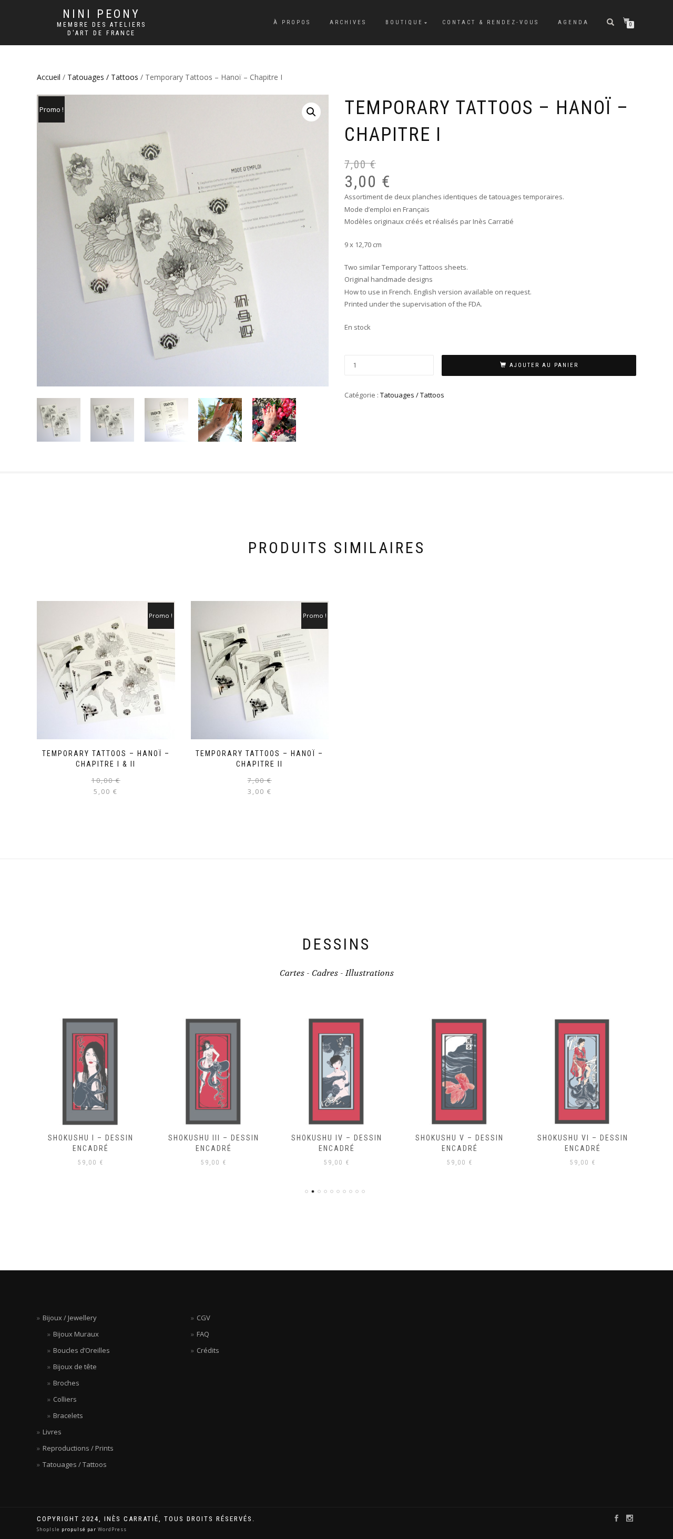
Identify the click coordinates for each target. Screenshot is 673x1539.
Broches (66, 1383)
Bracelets (68, 1415)
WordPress (111, 1529)
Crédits (208, 1350)
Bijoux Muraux (76, 1334)
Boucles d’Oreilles (81, 1350)
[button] (311, 112)
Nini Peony (101, 14)
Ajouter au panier (543, 365)
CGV (203, 1317)
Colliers (65, 1399)
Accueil (48, 77)
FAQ (203, 1334)
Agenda (573, 22)
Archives (348, 22)
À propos (292, 22)
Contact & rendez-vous (490, 22)
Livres (52, 1431)
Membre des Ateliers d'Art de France (101, 29)
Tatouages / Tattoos (102, 77)
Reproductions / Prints (78, 1448)
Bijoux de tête (75, 1366)
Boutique (404, 22)
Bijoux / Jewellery (70, 1317)
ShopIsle (49, 1529)
